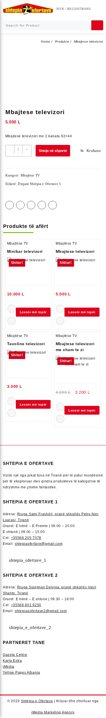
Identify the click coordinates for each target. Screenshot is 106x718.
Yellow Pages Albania (21, 673)
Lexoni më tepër (33, 312)
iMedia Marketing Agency (53, 712)
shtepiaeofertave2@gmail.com (41, 611)
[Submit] (97, 25)
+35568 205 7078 (26, 538)
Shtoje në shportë (53, 151)
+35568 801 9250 (26, 605)
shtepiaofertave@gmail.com (39, 544)
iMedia (8, 667)
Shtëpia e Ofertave (37, 701)
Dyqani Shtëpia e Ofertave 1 (39, 184)
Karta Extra (12, 661)
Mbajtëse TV (30, 175)
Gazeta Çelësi (15, 655)
